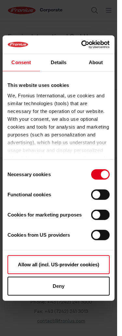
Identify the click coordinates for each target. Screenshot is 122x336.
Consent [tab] (21, 62)
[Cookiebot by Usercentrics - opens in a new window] (83, 44)
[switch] (100, 194)
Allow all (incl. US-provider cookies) (58, 264)
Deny (58, 285)
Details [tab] (59, 62)
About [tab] (96, 62)
